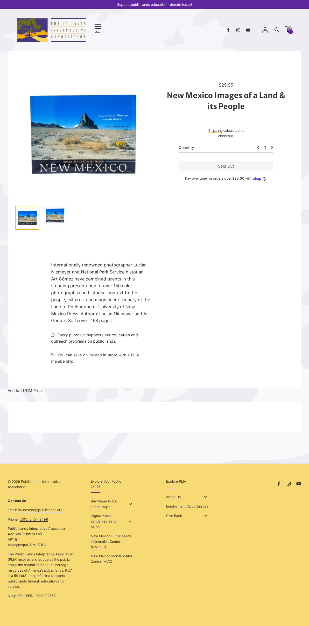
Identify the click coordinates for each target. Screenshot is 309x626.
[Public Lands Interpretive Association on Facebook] (228, 30)
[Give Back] (205, 516)
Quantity (186, 147)
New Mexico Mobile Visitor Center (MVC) (111, 558)
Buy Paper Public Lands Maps (104, 503)
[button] (288, 31)
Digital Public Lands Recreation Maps (104, 521)
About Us (173, 497)
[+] (272, 147)
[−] (258, 147)
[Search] (277, 30)
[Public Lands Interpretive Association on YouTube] (248, 30)
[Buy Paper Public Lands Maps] (130, 504)
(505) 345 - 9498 (34, 519)
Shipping (215, 130)
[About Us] (205, 497)
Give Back (174, 516)
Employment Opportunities (187, 506)
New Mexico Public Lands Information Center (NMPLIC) (111, 541)
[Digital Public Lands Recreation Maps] (130, 521)
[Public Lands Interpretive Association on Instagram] (238, 30)
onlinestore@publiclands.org (40, 510)
